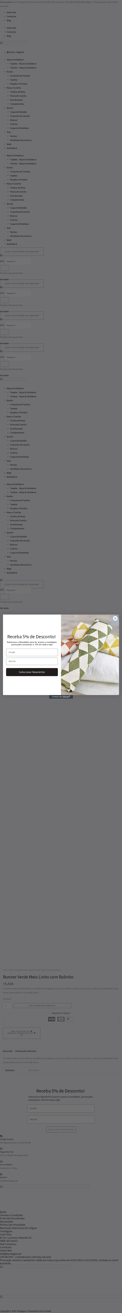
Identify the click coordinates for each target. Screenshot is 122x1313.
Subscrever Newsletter (32, 672)
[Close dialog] (115, 618)
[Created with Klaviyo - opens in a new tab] (61, 697)
